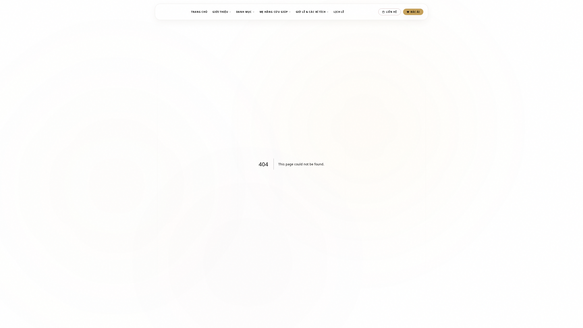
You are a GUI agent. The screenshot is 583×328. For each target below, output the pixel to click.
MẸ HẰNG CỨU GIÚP (274, 11)
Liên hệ (391, 11)
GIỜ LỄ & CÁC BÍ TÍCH (311, 11)
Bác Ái (415, 11)
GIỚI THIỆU (220, 11)
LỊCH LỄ (339, 11)
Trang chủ (199, 11)
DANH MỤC (244, 11)
